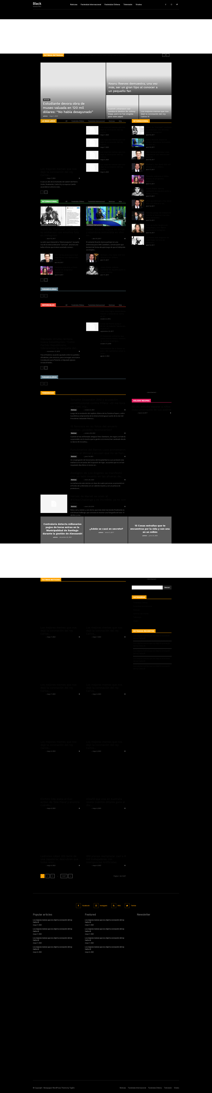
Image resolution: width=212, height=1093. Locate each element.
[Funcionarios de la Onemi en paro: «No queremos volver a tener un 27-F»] (92, 353)
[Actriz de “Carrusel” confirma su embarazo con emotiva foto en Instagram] (60, 216)
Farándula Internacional (96, 121)
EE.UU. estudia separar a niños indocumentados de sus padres (151, 408)
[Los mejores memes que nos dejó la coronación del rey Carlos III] (155, 111)
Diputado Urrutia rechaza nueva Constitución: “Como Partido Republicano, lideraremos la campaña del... (59, 343)
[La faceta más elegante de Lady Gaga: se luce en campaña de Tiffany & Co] (138, 240)
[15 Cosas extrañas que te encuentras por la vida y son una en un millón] (150, 538)
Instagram (103, 905)
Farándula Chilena (78, 121)
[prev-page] (42, 192)
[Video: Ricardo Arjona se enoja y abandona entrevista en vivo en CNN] (106, 216)
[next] (167, 55)
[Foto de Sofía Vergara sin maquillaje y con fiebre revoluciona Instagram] (138, 228)
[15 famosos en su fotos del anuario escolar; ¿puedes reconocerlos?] (53, 438)
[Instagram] (171, 5)
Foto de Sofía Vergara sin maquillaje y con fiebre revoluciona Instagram (157, 227)
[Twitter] (177, 5)
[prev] (163, 55)
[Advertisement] (73, 36)
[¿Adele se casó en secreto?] (106, 538)
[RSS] (113, 905)
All (66, 121)
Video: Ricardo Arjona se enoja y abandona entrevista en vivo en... (105, 232)
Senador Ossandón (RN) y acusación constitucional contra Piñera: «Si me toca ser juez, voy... (97, 403)
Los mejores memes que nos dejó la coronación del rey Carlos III (151, 637)
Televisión (137, 617)
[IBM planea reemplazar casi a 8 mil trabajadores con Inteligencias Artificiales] (106, 833)
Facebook (86, 905)
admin (45, 116)
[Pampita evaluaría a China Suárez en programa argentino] (46, 270)
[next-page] (45, 192)
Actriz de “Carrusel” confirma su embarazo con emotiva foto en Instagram (59, 232)
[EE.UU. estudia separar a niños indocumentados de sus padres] (152, 436)
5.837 (64, 876)
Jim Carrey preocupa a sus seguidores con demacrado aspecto (66, 257)
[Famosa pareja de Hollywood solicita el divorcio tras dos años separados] (138, 215)
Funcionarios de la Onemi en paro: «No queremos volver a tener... (112, 350)
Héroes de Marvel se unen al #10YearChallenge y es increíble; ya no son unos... (98, 500)
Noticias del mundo (141, 613)
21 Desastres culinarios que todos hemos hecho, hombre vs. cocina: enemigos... (112, 338)
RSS (119, 905)
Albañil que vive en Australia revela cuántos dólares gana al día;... (105, 802)
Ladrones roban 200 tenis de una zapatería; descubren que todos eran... (59, 859)
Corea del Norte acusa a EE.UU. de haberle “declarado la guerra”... (112, 326)
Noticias (46, 99)
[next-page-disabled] (45, 295)
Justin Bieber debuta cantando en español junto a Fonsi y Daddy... (112, 269)
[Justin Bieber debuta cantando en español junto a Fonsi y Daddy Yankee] (92, 270)
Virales (135, 621)
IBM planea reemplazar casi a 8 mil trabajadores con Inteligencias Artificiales (106, 859)
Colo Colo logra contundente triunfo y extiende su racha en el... (113, 313)
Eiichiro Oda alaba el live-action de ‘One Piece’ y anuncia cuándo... (60, 802)
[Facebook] (166, 5)
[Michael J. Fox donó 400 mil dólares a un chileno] (92, 258)
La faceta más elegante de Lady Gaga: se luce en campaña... (157, 239)
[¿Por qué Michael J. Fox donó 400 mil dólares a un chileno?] (138, 204)
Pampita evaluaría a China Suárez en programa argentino (66, 269)
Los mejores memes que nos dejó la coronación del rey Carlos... (58, 172)
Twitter (133, 905)
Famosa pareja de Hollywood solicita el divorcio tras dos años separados (158, 215)
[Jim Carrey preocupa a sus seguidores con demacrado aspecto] (46, 258)
